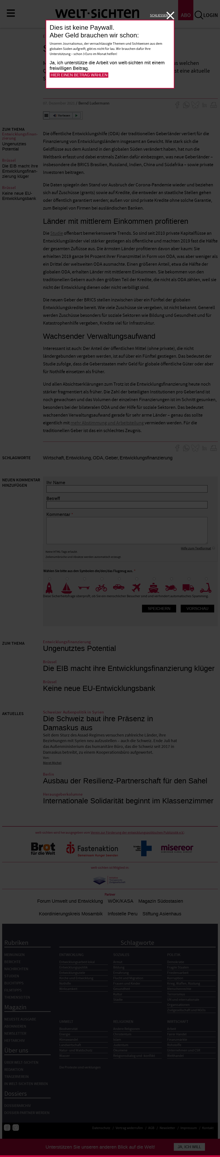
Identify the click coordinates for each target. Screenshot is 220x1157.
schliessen (159, 15)
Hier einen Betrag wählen (79, 75)
